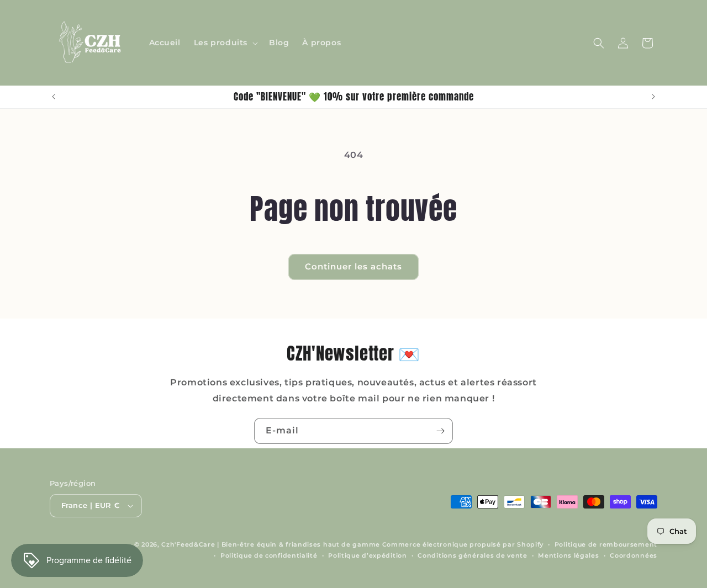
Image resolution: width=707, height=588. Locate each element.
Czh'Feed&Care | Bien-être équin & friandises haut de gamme (270, 544)
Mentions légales (568, 555)
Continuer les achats (353, 266)
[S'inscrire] (440, 431)
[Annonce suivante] (653, 96)
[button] (224, 42)
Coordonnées (633, 555)
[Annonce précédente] (53, 96)
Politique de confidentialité (269, 555)
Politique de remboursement (606, 544)
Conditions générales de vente (472, 555)
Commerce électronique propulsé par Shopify (463, 544)
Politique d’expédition (367, 555)
